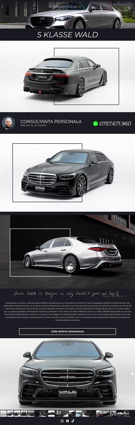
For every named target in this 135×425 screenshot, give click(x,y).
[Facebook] (67, 421)
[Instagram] (62, 421)
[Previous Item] (2, 374)
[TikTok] (73, 421)
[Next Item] (132, 374)
